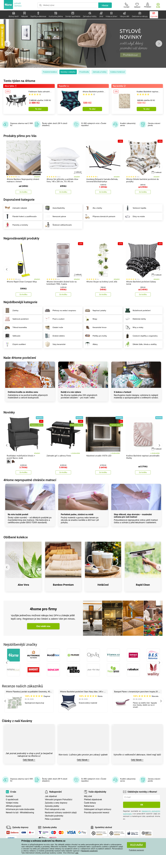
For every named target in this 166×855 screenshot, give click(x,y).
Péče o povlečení (52, 819)
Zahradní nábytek (19, 208)
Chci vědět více (43, 626)
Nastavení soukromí (89, 851)
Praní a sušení (58, 319)
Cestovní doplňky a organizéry (145, 336)
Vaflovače (16, 336)
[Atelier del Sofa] (93, 670)
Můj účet (88, 796)
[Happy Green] (113, 670)
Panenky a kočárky (20, 225)
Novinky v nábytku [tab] (68, 72)
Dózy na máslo (139, 216)
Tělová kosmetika (19, 327)
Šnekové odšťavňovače (62, 225)
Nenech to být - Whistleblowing (20, 813)
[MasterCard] (61, 832)
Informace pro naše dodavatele (20, 809)
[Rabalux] (133, 670)
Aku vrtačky (97, 208)
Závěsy (15, 310)
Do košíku (23, 192)
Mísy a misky (138, 327)
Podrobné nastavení (136, 850)
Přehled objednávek (93, 800)
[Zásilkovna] (12, 832)
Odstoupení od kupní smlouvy (97, 809)
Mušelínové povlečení (142, 310)
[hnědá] (13, 461)
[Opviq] (93, 655)
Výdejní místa (12, 803)
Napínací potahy (99, 310)
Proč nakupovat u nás (55, 809)
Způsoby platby (52, 806)
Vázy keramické (59, 344)
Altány (95, 344)
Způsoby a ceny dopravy (56, 803)
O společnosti (12, 800)
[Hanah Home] (13, 670)
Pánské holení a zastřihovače (24, 216)
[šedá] (9, 461)
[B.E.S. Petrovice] (153, 655)
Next (159, 43)
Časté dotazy (90, 803)
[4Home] (13, 655)
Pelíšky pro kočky (100, 336)
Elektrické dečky (139, 319)
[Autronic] (33, 655)
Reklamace (89, 806)
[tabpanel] (83, 43)
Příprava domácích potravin (104, 216)
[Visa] (71, 832)
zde (76, 853)
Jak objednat (51, 796)
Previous (7, 43)
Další (159, 662)
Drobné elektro (59, 336)
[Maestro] (53, 832)
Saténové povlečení (20, 319)
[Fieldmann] (73, 655)
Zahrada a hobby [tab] (99, 72)
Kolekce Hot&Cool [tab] (117, 72)
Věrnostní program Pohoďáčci (58, 800)
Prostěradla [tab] (84, 72)
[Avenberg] (73, 670)
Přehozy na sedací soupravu (64, 310)
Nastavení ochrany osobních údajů (61, 813)
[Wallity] (153, 670)
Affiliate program (13, 806)
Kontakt (9, 796)
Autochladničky (59, 208)
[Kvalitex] (53, 655)
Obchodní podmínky (54, 816)
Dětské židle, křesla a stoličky (145, 344)
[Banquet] (33, 670)
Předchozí (7, 662)
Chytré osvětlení (19, 344)
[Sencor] (53, 670)
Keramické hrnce (99, 327)
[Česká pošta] (23, 832)
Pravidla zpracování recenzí (96, 813)
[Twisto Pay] (43, 832)
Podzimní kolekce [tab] (50, 72)
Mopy (95, 319)
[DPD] (31, 832)
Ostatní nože (58, 327)
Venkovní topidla (139, 208)
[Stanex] (113, 655)
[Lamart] (133, 655)
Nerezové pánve (59, 216)
